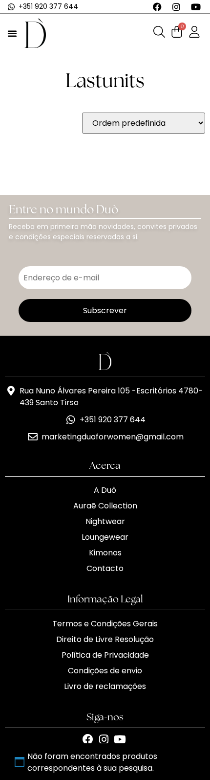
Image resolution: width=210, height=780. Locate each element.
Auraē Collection (105, 505)
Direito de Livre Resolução (105, 639)
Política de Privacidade (105, 655)
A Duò (105, 490)
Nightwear (105, 521)
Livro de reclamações (105, 686)
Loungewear (105, 537)
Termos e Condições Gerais (105, 623)
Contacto (105, 568)
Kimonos (105, 552)
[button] (12, 33)
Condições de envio (105, 670)
